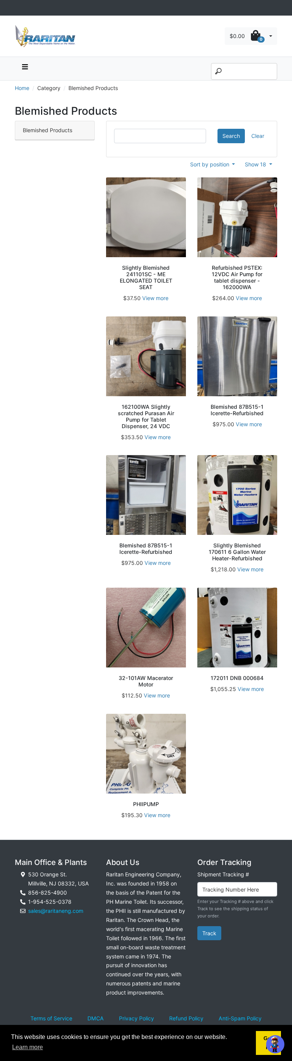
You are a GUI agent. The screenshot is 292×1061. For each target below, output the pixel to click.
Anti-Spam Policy (240, 1018)
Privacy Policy (136, 1018)
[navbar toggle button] (25, 68)
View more (155, 298)
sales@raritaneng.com (55, 911)
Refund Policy (186, 1018)
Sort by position (210, 164)
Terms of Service (51, 1018)
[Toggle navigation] (19, 8)
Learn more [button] (27, 1047)
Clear (257, 136)
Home (22, 88)
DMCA (95, 1018)
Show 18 (256, 164)
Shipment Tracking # (223, 874)
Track (209, 933)
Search (231, 136)
